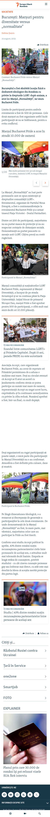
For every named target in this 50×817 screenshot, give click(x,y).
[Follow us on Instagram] (17, 794)
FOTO (7, 698)
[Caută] (39, 813)
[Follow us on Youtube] (10, 794)
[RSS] (23, 794)
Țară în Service (14, 666)
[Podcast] (10, 813)
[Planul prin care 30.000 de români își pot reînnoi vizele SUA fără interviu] (25, 739)
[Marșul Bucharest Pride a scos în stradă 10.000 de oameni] (25, 154)
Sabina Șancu (8, 33)
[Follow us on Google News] (30, 794)
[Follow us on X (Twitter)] (36, 794)
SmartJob (10, 687)
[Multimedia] (25, 813)
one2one (10, 676)
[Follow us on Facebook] (4, 794)
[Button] (42, 45)
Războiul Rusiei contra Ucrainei (20, 653)
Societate (7, 12)
